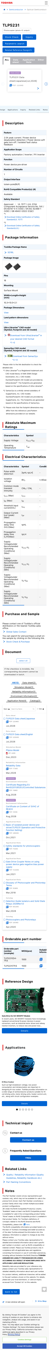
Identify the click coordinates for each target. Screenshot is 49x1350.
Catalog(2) (35, 700)
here (28, 1224)
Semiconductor (16, 9)
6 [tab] (32, 1109)
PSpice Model (12, 750)
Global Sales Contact (16, 631)
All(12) (15, 682)
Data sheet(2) (29, 682)
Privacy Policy (14, 1334)
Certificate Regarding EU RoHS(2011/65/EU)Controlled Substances (25, 786)
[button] (46, 3)
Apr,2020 (11, 927)
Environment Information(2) (24, 696)
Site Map (42, 1301)
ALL (7, 59)
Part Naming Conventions (18, 1182)
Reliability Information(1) (23, 691)
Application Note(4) (16, 700)
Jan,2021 (11, 874)
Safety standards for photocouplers (23, 846)
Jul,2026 (10, 726)
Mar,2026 (11, 911)
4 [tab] (26, 1109)
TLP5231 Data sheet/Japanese (20, 718)
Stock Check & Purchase (18, 641)
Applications (13, 110)
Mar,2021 (11, 853)
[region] (24, 1329)
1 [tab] (17, 1109)
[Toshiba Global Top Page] (7, 3)
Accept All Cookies (24, 1346)
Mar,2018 (11, 892)
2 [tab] (20, 1109)
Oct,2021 (11, 837)
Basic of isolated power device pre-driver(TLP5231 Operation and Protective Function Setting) (25, 827)
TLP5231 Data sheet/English (19, 734)
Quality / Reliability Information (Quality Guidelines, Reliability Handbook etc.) (25, 1176)
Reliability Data (13, 765)
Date (40, 709)
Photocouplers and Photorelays (21, 919)
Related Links (34, 110)
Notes (45, 110)
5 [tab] (29, 1109)
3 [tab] (23, 1109)
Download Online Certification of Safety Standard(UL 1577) (23, 218)
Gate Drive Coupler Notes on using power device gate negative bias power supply (25, 864)
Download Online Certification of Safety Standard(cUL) (23, 226)
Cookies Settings (24, 1340)
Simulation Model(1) (23, 687)
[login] (44, 1289)
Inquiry (23, 110)
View (6, 312)
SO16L (11, 252)
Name (6, 709)
